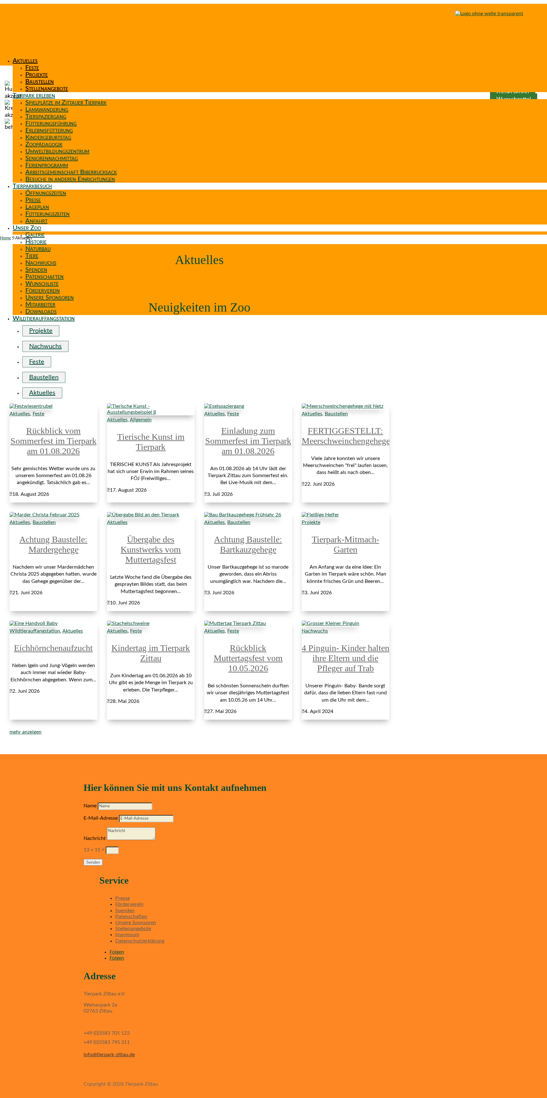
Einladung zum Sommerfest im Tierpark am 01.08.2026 (248, 441)
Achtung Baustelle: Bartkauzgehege (248, 544)
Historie (36, 242)
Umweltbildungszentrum (57, 151)
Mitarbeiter (40, 304)
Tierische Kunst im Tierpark (151, 442)
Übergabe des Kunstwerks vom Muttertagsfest (151, 549)
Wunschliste (42, 284)
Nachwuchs (40, 263)
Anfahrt (36, 221)
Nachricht (95, 838)
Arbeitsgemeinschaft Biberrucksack (71, 172)
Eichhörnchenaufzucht (53, 648)
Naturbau (38, 249)
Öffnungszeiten (45, 193)
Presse (122, 898)
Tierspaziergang (45, 116)
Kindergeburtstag (48, 137)
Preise (33, 200)
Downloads (41, 311)
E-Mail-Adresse (101, 818)
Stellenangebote (46, 88)
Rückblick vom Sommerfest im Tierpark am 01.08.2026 (53, 441)
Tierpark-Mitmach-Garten (345, 544)
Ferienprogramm (46, 165)
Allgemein (141, 419)
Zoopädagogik (43, 144)
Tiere (31, 256)
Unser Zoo (27, 228)
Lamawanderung (46, 109)
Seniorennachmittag (51, 158)
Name (90, 805)
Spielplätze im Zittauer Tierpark (65, 102)
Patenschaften (44, 277)
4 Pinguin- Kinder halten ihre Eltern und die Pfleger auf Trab (345, 658)
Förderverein (42, 290)
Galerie (35, 235)
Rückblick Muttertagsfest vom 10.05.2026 (248, 658)
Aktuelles (25, 61)
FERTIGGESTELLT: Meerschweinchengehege (346, 436)
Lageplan (37, 207)
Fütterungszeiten (47, 214)
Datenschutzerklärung (139, 940)
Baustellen (39, 82)
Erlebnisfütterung (49, 130)
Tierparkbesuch (32, 186)
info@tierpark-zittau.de (109, 1054)
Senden (93, 862)
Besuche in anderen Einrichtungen (70, 179)
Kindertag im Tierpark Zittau (150, 653)
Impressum (127, 934)
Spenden (36, 270)
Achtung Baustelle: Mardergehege (53, 544)
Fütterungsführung (51, 123)
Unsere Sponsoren (49, 297)
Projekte (36, 75)
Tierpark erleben (34, 95)
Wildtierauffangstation (44, 318)
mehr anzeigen (25, 732)
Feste (32, 68)
